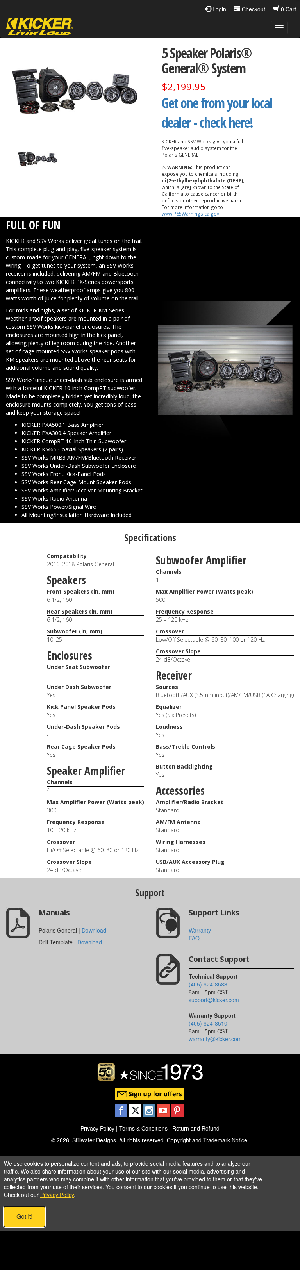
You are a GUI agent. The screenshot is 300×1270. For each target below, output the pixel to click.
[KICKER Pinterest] (177, 1109)
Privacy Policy (97, 1128)
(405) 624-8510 (208, 1023)
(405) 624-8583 (208, 984)
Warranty (200, 930)
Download (94, 930)
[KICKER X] (136, 1109)
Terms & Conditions (143, 1128)
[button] (37, 158)
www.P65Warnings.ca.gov (190, 213)
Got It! (24, 1216)
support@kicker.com (214, 1000)
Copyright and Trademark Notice (207, 1140)
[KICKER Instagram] (150, 1109)
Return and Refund (196, 1128)
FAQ (194, 938)
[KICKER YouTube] (164, 1109)
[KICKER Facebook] (122, 1109)
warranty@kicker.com (215, 1039)
